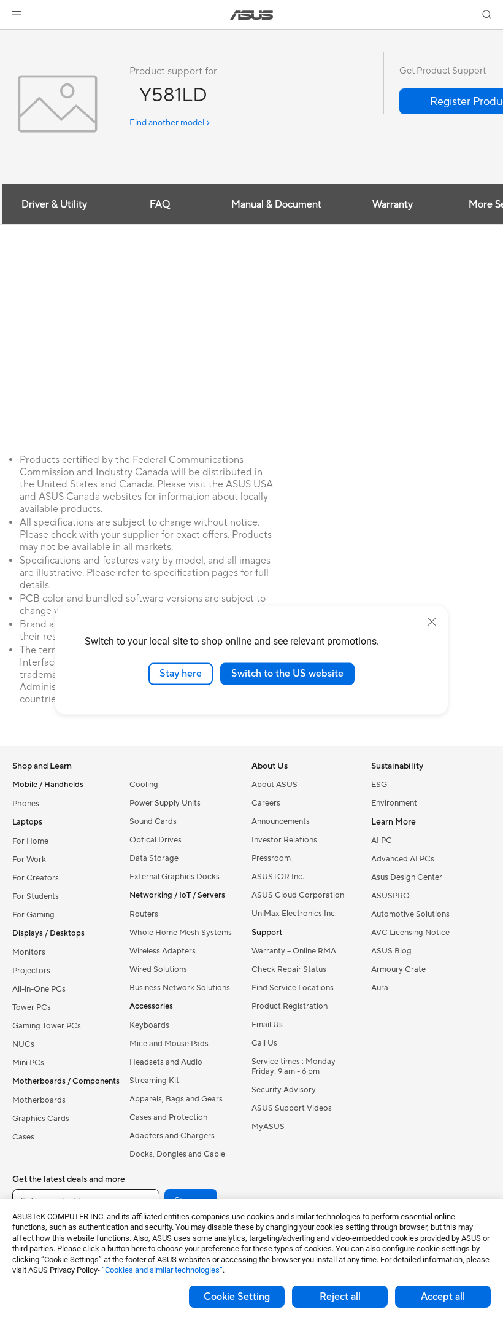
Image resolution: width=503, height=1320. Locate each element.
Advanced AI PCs (402, 859)
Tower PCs (31, 1007)
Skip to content (14, 38)
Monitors (28, 952)
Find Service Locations (293, 988)
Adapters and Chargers (172, 1136)
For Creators (35, 878)
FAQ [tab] (160, 204)
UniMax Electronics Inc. (294, 913)
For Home (30, 841)
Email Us (267, 1025)
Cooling (143, 785)
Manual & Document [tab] (276, 204)
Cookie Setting (237, 1297)
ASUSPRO (390, 896)
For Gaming (33, 915)
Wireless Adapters (162, 951)
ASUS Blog (391, 951)
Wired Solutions (158, 969)
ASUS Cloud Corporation (298, 895)
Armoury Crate (398, 969)
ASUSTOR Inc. (278, 877)
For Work (29, 859)
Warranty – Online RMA (294, 951)
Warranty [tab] (392, 204)
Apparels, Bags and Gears (176, 1099)
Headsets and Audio (165, 1062)
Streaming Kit (154, 1080)
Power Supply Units (165, 803)
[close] (432, 622)
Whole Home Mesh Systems (180, 933)
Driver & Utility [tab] (54, 204)
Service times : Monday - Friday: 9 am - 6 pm (296, 1066)
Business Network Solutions (179, 988)
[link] (252, 15)
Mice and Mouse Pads (169, 1044)
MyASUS (268, 1127)
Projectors (31, 971)
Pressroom (271, 858)
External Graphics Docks (174, 877)
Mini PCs (28, 1063)
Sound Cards (153, 821)
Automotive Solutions (410, 914)
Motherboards (39, 1100)
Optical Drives (155, 840)
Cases (23, 1137)
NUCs (23, 1044)
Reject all (340, 1297)
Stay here (180, 673)
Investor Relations (284, 840)
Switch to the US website (287, 673)
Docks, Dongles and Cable (177, 1154)
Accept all (443, 1297)
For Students (35, 896)
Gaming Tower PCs (46, 1026)
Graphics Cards (40, 1119)
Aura (379, 988)
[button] (16, 14)
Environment (394, 803)
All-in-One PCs (39, 989)
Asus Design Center (406, 877)
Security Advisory (284, 1090)
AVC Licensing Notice (410, 933)
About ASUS (275, 785)
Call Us (264, 1043)
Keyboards (149, 1025)
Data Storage (154, 858)
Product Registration (290, 1006)
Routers (143, 914)
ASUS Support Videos (292, 1108)
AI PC (381, 840)
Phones (25, 804)
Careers (266, 803)
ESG (379, 785)
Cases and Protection (168, 1117)
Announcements (281, 821)
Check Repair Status (289, 969)
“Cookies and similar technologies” (162, 1270)
